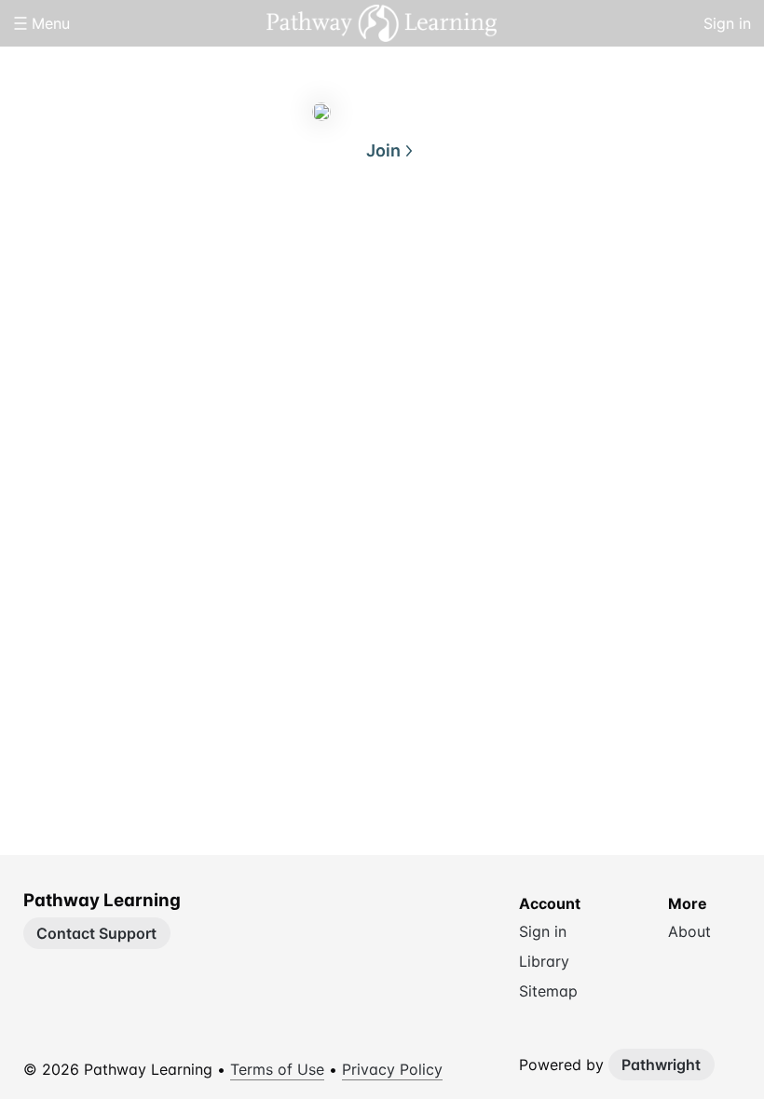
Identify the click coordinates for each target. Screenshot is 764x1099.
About (307, 240)
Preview (456, 240)
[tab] (307, 241)
